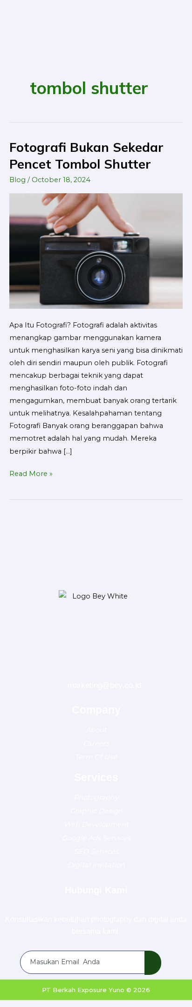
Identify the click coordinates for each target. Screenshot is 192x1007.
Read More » (31, 473)
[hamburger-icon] (171, 14)
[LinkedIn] (132, 669)
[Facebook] (57, 669)
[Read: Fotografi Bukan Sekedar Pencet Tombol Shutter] (96, 250)
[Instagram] (107, 669)
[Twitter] (82, 669)
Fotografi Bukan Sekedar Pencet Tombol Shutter (86, 155)
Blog (17, 180)
